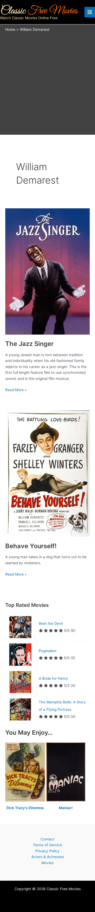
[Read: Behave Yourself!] (47, 473)
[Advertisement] (47, 82)
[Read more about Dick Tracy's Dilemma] (25, 772)
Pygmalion (47, 651)
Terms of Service (47, 845)
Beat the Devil (51, 623)
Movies (47, 863)
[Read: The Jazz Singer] (47, 271)
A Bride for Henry (53, 678)
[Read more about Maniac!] (66, 772)
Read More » (16, 390)
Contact (47, 839)
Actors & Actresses (47, 857)
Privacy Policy (47, 851)
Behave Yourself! (30, 546)
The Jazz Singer (29, 343)
